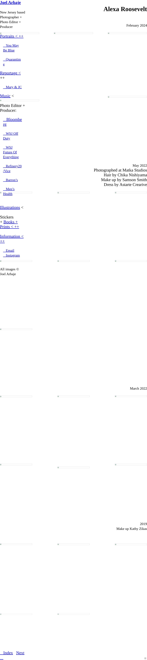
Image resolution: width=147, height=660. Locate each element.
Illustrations (10, 207)
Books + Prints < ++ (9, 224)
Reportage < (10, 73)
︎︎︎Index (6, 652)
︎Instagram (11, 255)
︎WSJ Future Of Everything (11, 152)
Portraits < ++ (11, 36)
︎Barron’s (10, 180)
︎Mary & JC (12, 87)
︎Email (8, 250)
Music (5, 95)
